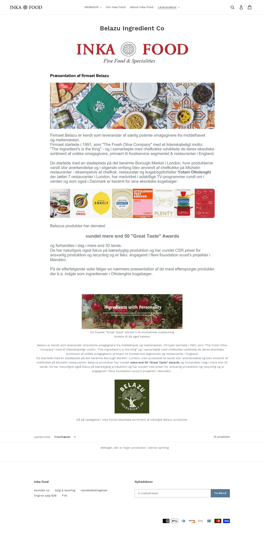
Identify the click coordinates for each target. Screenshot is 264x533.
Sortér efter (42, 437)
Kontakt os (41, 490)
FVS (64, 495)
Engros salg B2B (45, 495)
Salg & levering (65, 490)
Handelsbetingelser (94, 490)
